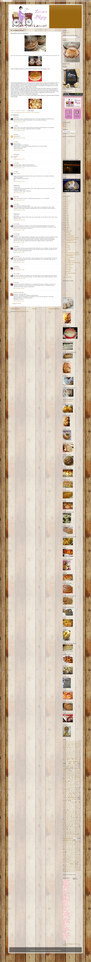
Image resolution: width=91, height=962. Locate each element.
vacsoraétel (72, 865)
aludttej (73, 741)
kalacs (70, 793)
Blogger (59, 950)
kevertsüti (64, 804)
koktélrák (77, 806)
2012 (65, 222)
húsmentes (72, 789)
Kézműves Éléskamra (72, 804)
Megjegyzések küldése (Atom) (22, 311)
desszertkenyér (71, 760)
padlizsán (66, 835)
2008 (65, 229)
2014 (65, 218)
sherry (64, 850)
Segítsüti (76, 849)
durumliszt (65, 761)
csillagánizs (77, 756)
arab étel (69, 742)
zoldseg (78, 869)
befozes (78, 746)
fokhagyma (69, 773)
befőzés (66, 747)
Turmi (15, 141)
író (70, 790)
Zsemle (66, 274)
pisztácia (69, 841)
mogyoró (70, 829)
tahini (69, 858)
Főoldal (34, 308)
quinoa (77, 842)
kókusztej (77, 807)
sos (77, 850)
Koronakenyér (68, 269)
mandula (73, 822)
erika (15, 125)
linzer (68, 820)
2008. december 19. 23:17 (19, 159)
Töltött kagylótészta (69, 264)
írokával (25, 95)
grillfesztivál (77, 778)
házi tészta (77, 786)
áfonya (64, 741)
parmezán (64, 836)
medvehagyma (66, 826)
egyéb (68, 768)
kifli (78, 804)
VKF (79, 867)
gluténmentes (77, 777)
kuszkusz (77, 813)
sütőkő (72, 854)
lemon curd (74, 816)
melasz (73, 826)
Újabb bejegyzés (15, 308)
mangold (77, 822)
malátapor (64, 822)
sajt (79, 847)
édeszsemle (71, 766)
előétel (77, 769)
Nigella (68, 831)
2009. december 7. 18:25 (19, 269)
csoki (73, 757)
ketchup (77, 803)
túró (79, 863)
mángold (64, 823)
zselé (73, 871)
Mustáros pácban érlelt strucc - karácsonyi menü (71, 240)
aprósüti (64, 742)
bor (72, 751)
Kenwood (69, 799)
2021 (65, 206)
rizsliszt (66, 846)
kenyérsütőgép (73, 802)
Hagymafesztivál (66, 782)
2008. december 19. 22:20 (19, 137)
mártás (79, 823)
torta (75, 862)
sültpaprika (71, 853)
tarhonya (77, 858)
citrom (64, 753)
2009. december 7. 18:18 (19, 252)
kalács (76, 793)
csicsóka (71, 756)
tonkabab (71, 862)
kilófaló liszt (65, 806)
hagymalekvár (75, 782)
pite (72, 841)
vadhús (77, 865)
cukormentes (73, 755)
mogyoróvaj (76, 829)
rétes (73, 845)
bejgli (71, 747)
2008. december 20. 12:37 (19, 200)
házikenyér (64, 787)
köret (74, 812)
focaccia (64, 773)
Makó (73, 821)
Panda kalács (68, 234)
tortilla (79, 862)
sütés (76, 853)
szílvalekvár (71, 857)
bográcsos (64, 751)
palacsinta (72, 835)
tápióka (73, 858)
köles (78, 811)
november (67, 277)
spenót (78, 852)
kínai (69, 806)
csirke (70, 757)
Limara (15, 163)
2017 (65, 213)
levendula (73, 817)
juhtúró (71, 791)
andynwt (50, 950)
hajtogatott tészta (72, 785)
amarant (77, 741)
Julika (15, 117)
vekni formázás (65, 867)
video (70, 867)
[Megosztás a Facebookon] (32, 110)
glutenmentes (67, 777)
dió (77, 760)
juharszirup (66, 791)
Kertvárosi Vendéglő (66, 803)
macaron (72, 820)
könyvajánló (69, 812)
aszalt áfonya (65, 743)
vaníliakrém (74, 866)
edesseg (76, 765)
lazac (65, 816)
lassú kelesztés (77, 815)
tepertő (64, 860)
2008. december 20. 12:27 (19, 192)
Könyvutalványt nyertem (70, 260)
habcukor (72, 781)
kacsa (75, 791)
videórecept (75, 867)
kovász (64, 810)
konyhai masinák (71, 808)
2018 (65, 211)
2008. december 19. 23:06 (19, 150)
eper (69, 770)
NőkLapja (73, 831)
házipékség (70, 787)
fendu (71, 772)
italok (76, 790)
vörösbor (66, 869)
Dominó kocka (68, 266)
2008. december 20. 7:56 (19, 167)
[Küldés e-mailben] (28, 110)
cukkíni (68, 755)
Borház (75, 751)
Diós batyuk (67, 247)
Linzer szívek (68, 249)
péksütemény (67, 840)
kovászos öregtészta (72, 811)
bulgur (65, 752)
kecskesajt (70, 795)
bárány (69, 746)
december (67, 230)
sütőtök (76, 854)
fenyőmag (75, 772)
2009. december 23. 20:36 (19, 278)
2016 (65, 215)
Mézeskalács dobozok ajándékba (72, 252)
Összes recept (66, 32)
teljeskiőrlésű (77, 859)
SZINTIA (15, 154)
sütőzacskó (65, 855)
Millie (15, 134)
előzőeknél (35, 55)
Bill (78, 747)
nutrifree (77, 831)
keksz (76, 795)
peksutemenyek (68, 838)
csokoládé (68, 758)
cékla (74, 752)
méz (32, 112)
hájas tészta (71, 783)
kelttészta (73, 797)
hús (77, 787)
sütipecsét (68, 854)
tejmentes (65, 859)
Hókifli (66, 251)
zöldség (64, 871)
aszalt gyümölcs (72, 743)
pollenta (72, 842)
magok (76, 820)
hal (78, 785)
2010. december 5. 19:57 (19, 300)
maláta (77, 821)
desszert (64, 760)
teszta (68, 860)
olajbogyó (68, 832)
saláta (71, 849)
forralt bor (74, 773)
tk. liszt (65, 862)
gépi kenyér (71, 775)
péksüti (77, 840)
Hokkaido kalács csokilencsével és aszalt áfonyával (72, 255)
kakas (66, 793)
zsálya (69, 871)
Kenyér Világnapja (75, 800)
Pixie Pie (15, 224)
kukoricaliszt (65, 813)
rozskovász (70, 847)
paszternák (70, 836)
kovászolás (65, 811)
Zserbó (66, 244)
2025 (65, 199)
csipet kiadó (65, 757)
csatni (78, 755)
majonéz (64, 821)
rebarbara (71, 844)
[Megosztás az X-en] (30, 110)
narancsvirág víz (66, 830)
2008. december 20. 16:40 (19, 220)
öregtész (68, 834)
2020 (65, 208)
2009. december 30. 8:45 (19, 288)
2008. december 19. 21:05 (19, 121)
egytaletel (76, 768)
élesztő (72, 769)
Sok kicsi (73, 850)
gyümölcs (65, 781)
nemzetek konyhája (74, 830)
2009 (65, 227)
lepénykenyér (66, 817)
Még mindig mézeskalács (70, 273)
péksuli (78, 836)
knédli (73, 806)
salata (66, 849)
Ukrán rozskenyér (69, 267)
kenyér (65, 801)
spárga (74, 852)
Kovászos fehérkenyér (69, 257)
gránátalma (67, 778)
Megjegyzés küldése (16, 303)
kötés (78, 812)
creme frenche (76, 753)
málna (69, 822)
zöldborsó (67, 870)
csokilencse (78, 757)
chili (77, 752)
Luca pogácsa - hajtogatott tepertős (72, 262)
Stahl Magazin (65, 853)
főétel (79, 773)
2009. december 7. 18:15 (19, 242)
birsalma (64, 748)
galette (78, 774)
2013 (65, 220)
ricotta (77, 845)
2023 (65, 203)
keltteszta (65, 797)
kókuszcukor (70, 807)
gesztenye (78, 775)
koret (77, 808)
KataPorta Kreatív (18, 292)
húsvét (76, 789)
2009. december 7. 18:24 (19, 262)
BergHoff (75, 747)
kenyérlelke (65, 802)
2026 (65, 197)
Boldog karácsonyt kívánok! (71, 242)
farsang (67, 772)
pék (74, 836)
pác (79, 834)
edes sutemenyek (18, 112)
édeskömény (71, 765)
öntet (65, 834)
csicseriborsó (65, 756)
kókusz (64, 807)
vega (78, 866)
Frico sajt (70, 774)
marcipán (74, 823)
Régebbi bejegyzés (54, 308)
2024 (65, 201)
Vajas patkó (67, 259)
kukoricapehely (71, 813)
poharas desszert (66, 842)
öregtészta (74, 834)
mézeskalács (36, 112)
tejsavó (71, 859)
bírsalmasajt (71, 748)
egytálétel (65, 769)
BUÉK (79, 751)
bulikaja (69, 752)
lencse (79, 816)
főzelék (66, 774)
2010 (65, 225)
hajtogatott (65, 785)
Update (66, 865)
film (78, 772)
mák (68, 821)
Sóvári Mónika (69, 852)
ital (72, 790)
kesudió (73, 803)
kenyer (74, 799)
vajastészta (65, 866)
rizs (79, 845)
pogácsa (76, 841)
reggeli (65, 845)
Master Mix (76, 825)
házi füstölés (70, 786)
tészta (73, 860)
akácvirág (68, 741)
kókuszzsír (64, 808)
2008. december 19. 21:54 (19, 130)
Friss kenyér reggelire (69, 235)
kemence (64, 799)
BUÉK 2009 (67, 232)
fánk (63, 772)
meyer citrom (65, 827)
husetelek (65, 789)
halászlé (64, 786)
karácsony (29, 112)
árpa (74, 742)
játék (79, 790)
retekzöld (69, 845)
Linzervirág (67, 245)
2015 (65, 217)
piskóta (64, 841)
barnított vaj (73, 746)
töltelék (72, 864)
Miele (64, 829)
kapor (64, 794)
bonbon (69, 751)
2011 (65, 224)
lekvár (68, 816)
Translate (73, 133)
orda (73, 832)
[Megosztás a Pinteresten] (33, 110)
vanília (69, 866)
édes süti (24, 112)
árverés (78, 742)
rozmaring (77, 846)
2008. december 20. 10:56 (19, 181)
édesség (65, 766)
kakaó (79, 791)
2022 (65, 204)
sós (63, 852)
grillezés (72, 778)
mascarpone (67, 825)
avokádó (64, 746)
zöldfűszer (77, 870)
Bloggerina (77, 748)
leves (79, 817)
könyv (64, 812)
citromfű (69, 753)
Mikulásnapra (68, 271)
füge (75, 774)
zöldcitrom (72, 870)
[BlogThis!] (29, 110)
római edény (71, 846)
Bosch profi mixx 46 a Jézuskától (72, 237)
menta (77, 826)
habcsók (77, 781)
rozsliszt (75, 847)
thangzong (78, 860)
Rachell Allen (65, 844)
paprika (77, 835)
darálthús (76, 758)
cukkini (64, 755)
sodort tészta (68, 850)
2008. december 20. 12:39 (19, 210)
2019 (65, 210)
